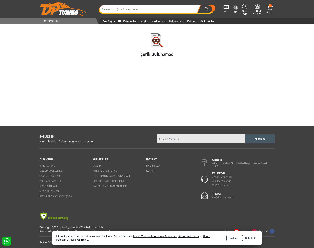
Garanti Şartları (49, 176)
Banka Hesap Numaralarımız (110, 186)
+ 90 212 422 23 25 (222, 177)
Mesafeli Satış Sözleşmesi (108, 181)
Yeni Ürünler (207, 21)
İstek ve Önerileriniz (105, 171)
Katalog (191, 21)
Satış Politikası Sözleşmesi (55, 196)
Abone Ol (260, 139)
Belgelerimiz (176, 21)
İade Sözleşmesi (49, 191)
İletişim (144, 21)
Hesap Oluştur (257, 12)
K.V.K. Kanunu (47, 165)
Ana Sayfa (109, 21)
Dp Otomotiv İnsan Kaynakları (111, 176)
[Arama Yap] (206, 9)
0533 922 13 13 (220, 185)
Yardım (97, 165)
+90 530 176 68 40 (221, 181)
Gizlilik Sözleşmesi (51, 171)
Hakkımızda (159, 21)
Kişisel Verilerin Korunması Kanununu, (155, 236)
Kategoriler (129, 21)
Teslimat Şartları (50, 181)
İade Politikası (48, 186)
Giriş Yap (244, 12)
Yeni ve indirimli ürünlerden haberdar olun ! (66, 141)
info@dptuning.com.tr (222, 197)
